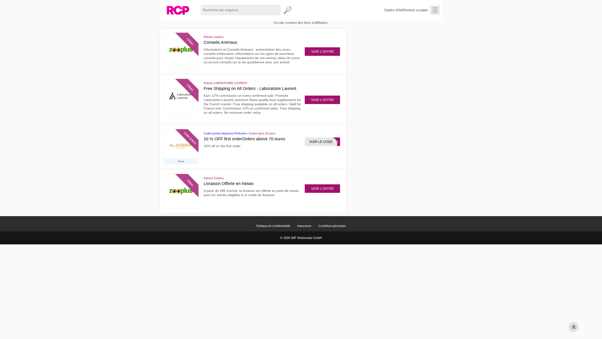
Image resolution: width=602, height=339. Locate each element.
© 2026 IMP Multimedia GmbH (301, 238)
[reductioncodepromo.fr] (178, 10)
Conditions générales (332, 226)
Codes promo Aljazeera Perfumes (225, 133)
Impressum (304, 226)
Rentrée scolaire (415, 10)
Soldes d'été (393, 10)
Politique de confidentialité (273, 226)
